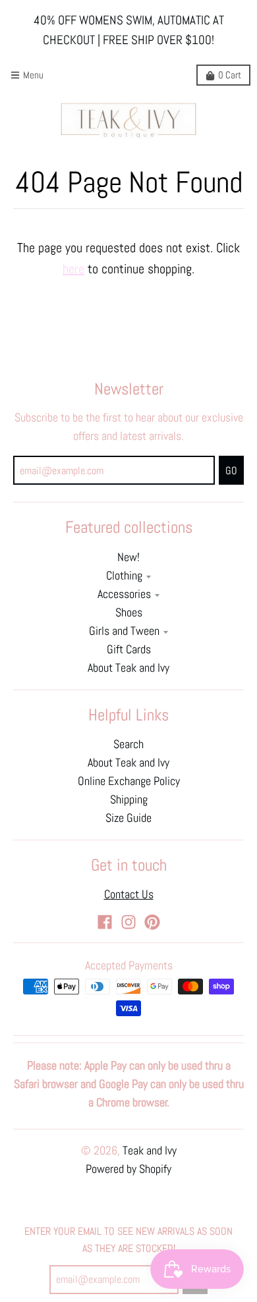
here (73, 268)
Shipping (129, 799)
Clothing (124, 575)
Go (231, 470)
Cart (229, 74)
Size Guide (128, 818)
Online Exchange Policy (129, 781)
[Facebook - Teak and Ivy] (105, 922)
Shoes (128, 612)
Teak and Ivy (150, 1150)
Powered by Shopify (128, 1169)
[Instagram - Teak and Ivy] (128, 922)
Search (128, 744)
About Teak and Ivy (128, 668)
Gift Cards (129, 649)
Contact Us (129, 894)
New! (128, 557)
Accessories (124, 594)
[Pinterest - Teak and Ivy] (152, 922)
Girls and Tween (124, 631)
